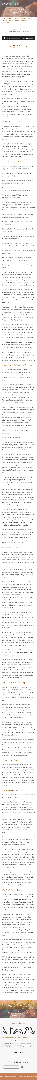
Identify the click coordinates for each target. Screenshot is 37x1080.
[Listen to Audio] (13, 1040)
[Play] (5, 38)
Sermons (9, 18)
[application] (18, 38)
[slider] (31, 38)
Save (23, 47)
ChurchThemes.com (32, 1076)
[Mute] (27, 38)
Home (3, 18)
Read (14, 47)
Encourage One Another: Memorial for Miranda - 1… (19, 1005)
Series (11, 20)
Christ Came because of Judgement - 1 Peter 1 (18, 1014)
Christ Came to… (25, 18)
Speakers (24, 20)
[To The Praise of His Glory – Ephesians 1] (18, 1034)
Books (17, 20)
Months (5, 22)
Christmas (16, 18)
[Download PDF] (15, 1040)
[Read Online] (11, 1040)
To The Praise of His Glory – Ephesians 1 (16, 1038)
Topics (5, 20)
